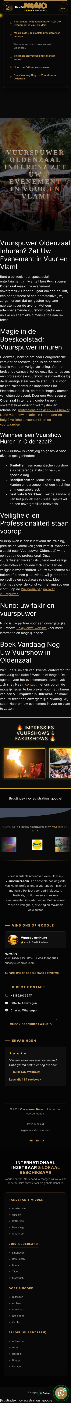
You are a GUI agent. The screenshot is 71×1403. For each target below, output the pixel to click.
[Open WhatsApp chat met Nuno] (61, 1393)
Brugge (16, 1359)
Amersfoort (19, 1233)
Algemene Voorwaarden (35, 1130)
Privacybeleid (35, 1123)
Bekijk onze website (31, 628)
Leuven (16, 1366)
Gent (15, 1347)
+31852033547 (18, 995)
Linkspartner (35, 1392)
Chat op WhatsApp (21, 1010)
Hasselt (16, 1353)
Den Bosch (18, 1258)
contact (31, 684)
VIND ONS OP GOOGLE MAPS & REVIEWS (34, 972)
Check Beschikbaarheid (31, 1024)
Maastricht (18, 1277)
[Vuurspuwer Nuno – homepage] (35, 5)
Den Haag (18, 1227)
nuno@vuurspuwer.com (20, 962)
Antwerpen (18, 1341)
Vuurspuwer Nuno (31, 1109)
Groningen (18, 1315)
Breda (15, 1265)
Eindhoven (18, 1252)
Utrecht (16, 1214)
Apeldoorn (18, 1309)
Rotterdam (18, 1220)
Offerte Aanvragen (21, 1003)
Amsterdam (19, 1208)
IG (37, 1140)
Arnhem (16, 1303)
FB (31, 1140)
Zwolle (16, 1322)
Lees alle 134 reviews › (25, 1079)
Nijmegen (17, 1296)
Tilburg (16, 1271)
